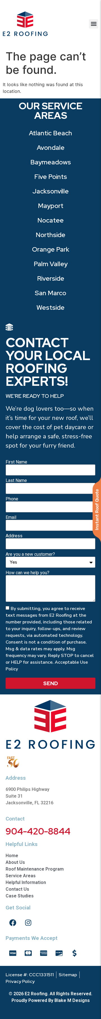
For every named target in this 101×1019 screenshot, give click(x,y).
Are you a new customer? (30, 554)
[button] (93, 24)
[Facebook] (13, 923)
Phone (12, 499)
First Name (16, 462)
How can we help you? (27, 573)
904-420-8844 (38, 831)
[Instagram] (28, 923)
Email (11, 517)
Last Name (16, 480)
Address (14, 536)
